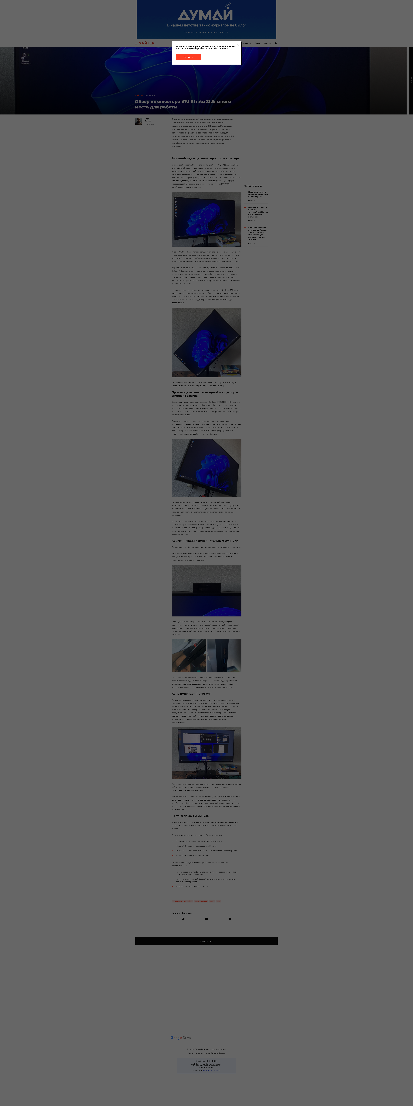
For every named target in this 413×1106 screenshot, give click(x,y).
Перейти (188, 57)
